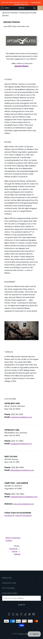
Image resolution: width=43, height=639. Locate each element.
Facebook (8, 515)
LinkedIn (17, 554)
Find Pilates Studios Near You (27, 3)
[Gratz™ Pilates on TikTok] (25, 614)
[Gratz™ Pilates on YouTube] (33, 614)
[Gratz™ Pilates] (21, 8)
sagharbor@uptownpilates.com (24, 497)
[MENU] (1, 8)
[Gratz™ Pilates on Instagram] (13, 614)
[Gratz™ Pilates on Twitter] (29, 614)
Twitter (18, 515)
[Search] (34, 8)
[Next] (38, 41)
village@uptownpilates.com (22, 470)
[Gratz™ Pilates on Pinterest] (21, 614)
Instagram (27, 515)
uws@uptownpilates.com (21, 417)
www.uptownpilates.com (23, 504)
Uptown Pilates (11, 22)
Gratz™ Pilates (24, 634)
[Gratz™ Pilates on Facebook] (9, 614)
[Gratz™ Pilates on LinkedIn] (17, 614)
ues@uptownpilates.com (21, 443)
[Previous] (5, 41)
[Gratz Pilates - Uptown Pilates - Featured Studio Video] (21, 330)
